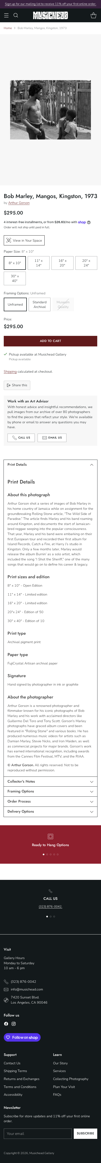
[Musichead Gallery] (50, 15)
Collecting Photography (70, 1079)
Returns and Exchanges (21, 1079)
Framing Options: (24, 293)
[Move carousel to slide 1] (43, 854)
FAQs (57, 1094)
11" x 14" (39, 263)
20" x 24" (86, 263)
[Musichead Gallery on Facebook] (6, 1024)
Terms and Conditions (20, 1086)
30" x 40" (15, 278)
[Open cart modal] (93, 15)
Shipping (10, 371)
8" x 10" (15, 263)
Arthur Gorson (19, 202)
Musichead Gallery (41, 1153)
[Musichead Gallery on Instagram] (13, 1024)
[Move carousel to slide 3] (50, 854)
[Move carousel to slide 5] (57, 854)
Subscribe (85, 1133)
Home (8, 28)
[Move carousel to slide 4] (54, 854)
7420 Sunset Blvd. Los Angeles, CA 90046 (29, 1000)
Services (59, 1071)
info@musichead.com (27, 989)
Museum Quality (63, 304)
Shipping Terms (15, 1071)
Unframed (15, 304)
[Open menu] (6, 15)
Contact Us (12, 1063)
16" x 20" (62, 263)
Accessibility (13, 1094)
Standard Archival (40, 304)
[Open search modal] (15, 15)
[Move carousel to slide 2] (47, 854)
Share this (19, 385)
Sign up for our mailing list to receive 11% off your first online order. (50, 4)
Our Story (60, 1063)
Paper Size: (19, 251)
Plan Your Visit (64, 1086)
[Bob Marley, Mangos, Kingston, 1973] (50, 109)
